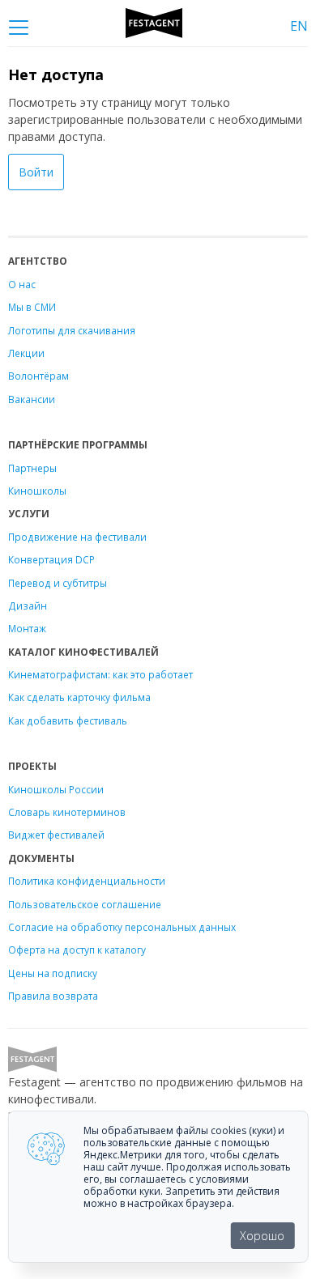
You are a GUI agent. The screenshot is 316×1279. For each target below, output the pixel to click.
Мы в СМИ (32, 306)
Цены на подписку (52, 973)
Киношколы (37, 490)
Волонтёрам (38, 375)
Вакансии (31, 399)
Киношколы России (56, 789)
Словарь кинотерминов (67, 811)
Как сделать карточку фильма (79, 696)
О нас (22, 284)
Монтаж (27, 628)
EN (299, 26)
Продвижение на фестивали (77, 536)
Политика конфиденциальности (86, 880)
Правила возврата (53, 995)
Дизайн (27, 605)
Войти (36, 172)
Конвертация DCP (51, 559)
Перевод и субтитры (57, 582)
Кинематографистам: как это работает (100, 674)
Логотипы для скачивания (71, 330)
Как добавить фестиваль (67, 720)
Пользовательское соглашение (84, 904)
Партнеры (32, 467)
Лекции (26, 352)
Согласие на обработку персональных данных (122, 926)
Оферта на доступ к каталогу (77, 949)
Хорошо (262, 1235)
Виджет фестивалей (56, 834)
